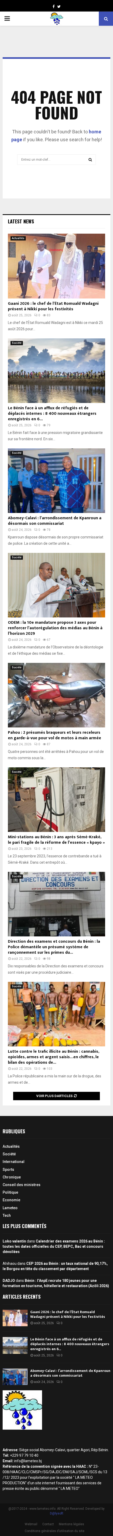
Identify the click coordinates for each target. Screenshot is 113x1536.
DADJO (9, 1280)
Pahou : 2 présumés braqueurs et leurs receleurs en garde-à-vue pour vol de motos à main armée (54, 735)
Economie (11, 1200)
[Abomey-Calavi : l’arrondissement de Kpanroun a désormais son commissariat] (56, 480)
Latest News (21, 221)
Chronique (12, 1177)
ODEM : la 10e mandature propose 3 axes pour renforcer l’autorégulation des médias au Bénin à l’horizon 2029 (55, 628)
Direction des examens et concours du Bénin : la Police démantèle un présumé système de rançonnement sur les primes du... (54, 947)
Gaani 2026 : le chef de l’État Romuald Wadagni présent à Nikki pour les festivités (53, 306)
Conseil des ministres (21, 1185)
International (13, 1162)
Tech (7, 1215)
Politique (10, 1192)
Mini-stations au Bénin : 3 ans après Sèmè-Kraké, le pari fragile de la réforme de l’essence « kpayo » (56, 839)
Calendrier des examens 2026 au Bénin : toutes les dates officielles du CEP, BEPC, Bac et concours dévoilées (54, 1246)
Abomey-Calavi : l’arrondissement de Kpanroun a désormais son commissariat (54, 521)
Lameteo (10, 1208)
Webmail (31, 1524)
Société (17, 343)
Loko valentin (14, 1241)
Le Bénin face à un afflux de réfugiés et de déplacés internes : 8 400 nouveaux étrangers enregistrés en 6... (52, 414)
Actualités (18, 238)
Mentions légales (71, 1524)
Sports (8, 1169)
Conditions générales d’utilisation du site (54, 1531)
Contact (48, 1524)
